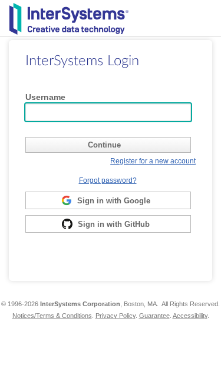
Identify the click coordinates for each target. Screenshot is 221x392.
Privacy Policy (115, 315)
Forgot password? (108, 180)
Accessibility (190, 315)
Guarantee (154, 315)
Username (45, 97)
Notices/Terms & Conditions (52, 315)
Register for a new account (153, 161)
